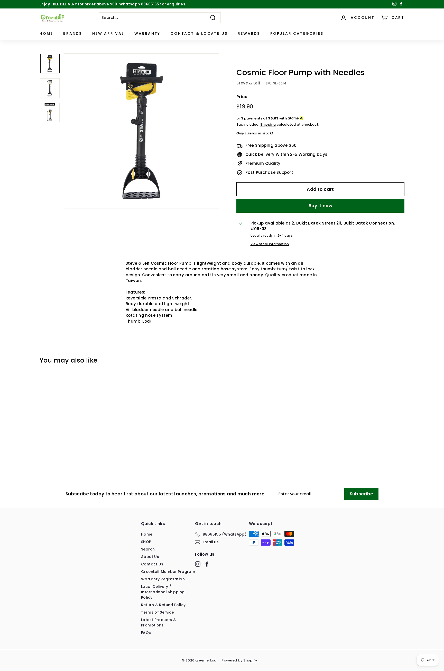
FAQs (146, 632)
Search (148, 549)
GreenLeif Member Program (168, 571)
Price (241, 97)
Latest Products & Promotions (158, 622)
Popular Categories (296, 33)
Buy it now (320, 206)
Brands (72, 33)
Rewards (249, 33)
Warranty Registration (163, 579)
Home (46, 33)
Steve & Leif (248, 83)
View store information (270, 244)
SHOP (146, 541)
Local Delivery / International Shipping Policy (162, 592)
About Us (150, 556)
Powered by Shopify (239, 660)
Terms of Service (157, 612)
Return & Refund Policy (163, 604)
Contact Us (152, 564)
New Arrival (108, 33)
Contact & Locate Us (199, 33)
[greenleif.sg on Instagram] (197, 564)
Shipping (268, 124)
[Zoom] (141, 131)
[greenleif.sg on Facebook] (207, 564)
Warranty (147, 33)
